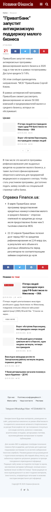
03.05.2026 (23, 133)
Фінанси (13, 13)
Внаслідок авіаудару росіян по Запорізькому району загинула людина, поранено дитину (24, 359)
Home (5, 13)
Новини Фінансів (18, 4)
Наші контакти (26, 401)
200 (29, 351)
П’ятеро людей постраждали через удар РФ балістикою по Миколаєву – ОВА (32, 127)
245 (31, 133)
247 (18, 366)
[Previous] (23, 151)
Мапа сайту (12, 401)
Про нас (11, 397)
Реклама (39, 401)
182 (18, 378)
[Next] (28, 151)
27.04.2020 (7, 45)
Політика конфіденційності (29, 397)
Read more (10, 319)
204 (31, 144)
